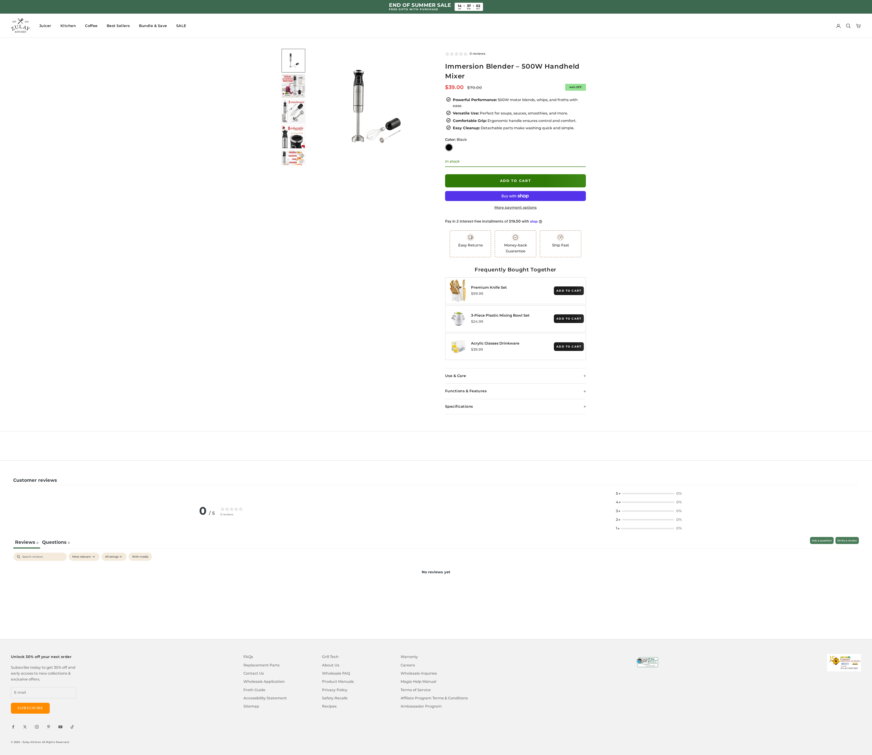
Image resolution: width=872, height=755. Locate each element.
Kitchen (68, 26)
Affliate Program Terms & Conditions (434, 698)
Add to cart (515, 181)
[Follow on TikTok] (72, 727)
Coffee (91, 26)
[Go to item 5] (293, 162)
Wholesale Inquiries (419, 673)
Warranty (409, 657)
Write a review (847, 540)
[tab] (56, 543)
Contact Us (253, 673)
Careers (408, 665)
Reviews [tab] (26, 542)
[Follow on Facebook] (13, 727)
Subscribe (30, 708)
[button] (649, 494)
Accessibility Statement (265, 698)
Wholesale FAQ (336, 673)
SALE (181, 26)
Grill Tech (330, 657)
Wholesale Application (264, 681)
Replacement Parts (261, 665)
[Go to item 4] (293, 137)
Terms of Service (416, 690)
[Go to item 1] (293, 60)
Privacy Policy (334, 690)
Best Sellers (118, 26)
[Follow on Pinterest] (48, 727)
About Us (330, 665)
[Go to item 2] (293, 86)
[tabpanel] (436, 587)
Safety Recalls (334, 698)
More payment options (515, 207)
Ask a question (822, 540)
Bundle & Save (153, 26)
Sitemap (251, 706)
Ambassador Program (421, 706)
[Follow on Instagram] (37, 727)
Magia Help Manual (418, 681)
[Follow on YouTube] (60, 727)
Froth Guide (254, 690)
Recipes (329, 706)
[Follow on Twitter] (25, 727)
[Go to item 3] (293, 111)
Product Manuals (338, 681)
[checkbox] (140, 557)
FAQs (248, 657)
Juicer (45, 26)
